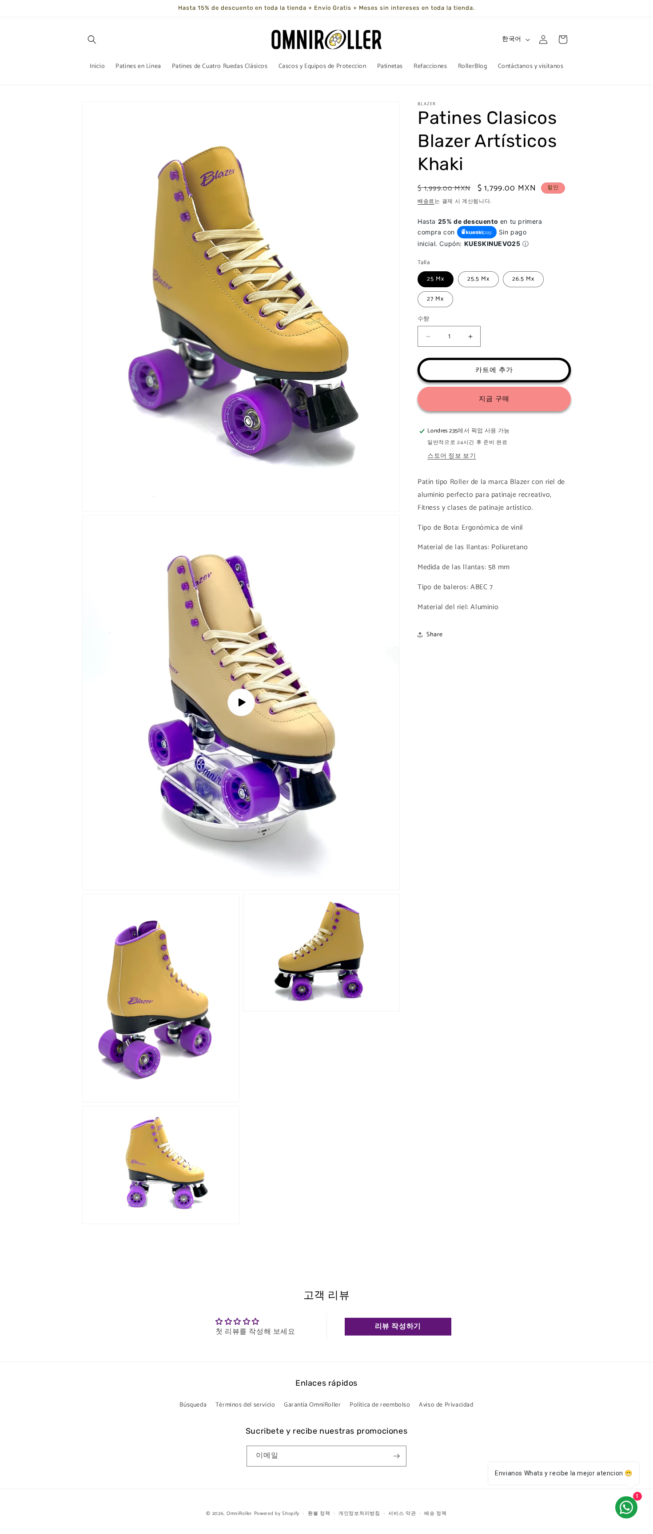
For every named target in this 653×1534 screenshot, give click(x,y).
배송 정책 (435, 1513)
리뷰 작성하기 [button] (398, 1327)
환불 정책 (319, 1513)
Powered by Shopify (277, 1514)
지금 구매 (494, 398)
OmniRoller (239, 1514)
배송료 (426, 201)
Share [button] (434, 635)
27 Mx (435, 299)
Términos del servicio (245, 1405)
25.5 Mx (478, 279)
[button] (92, 39)
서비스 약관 (402, 1513)
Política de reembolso (380, 1405)
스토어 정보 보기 (451, 456)
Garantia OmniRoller (312, 1405)
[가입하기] (396, 1456)
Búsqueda (193, 1405)
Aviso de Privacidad (446, 1405)
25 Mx (435, 279)
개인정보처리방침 (359, 1513)
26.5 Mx (523, 279)
